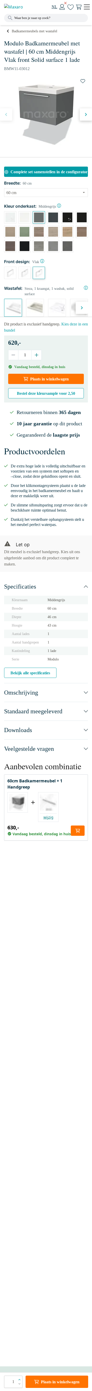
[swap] (83, 81)
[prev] (6, 114)
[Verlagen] (13, 355)
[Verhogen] (36, 355)
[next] (86, 114)
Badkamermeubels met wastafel (34, 31)
